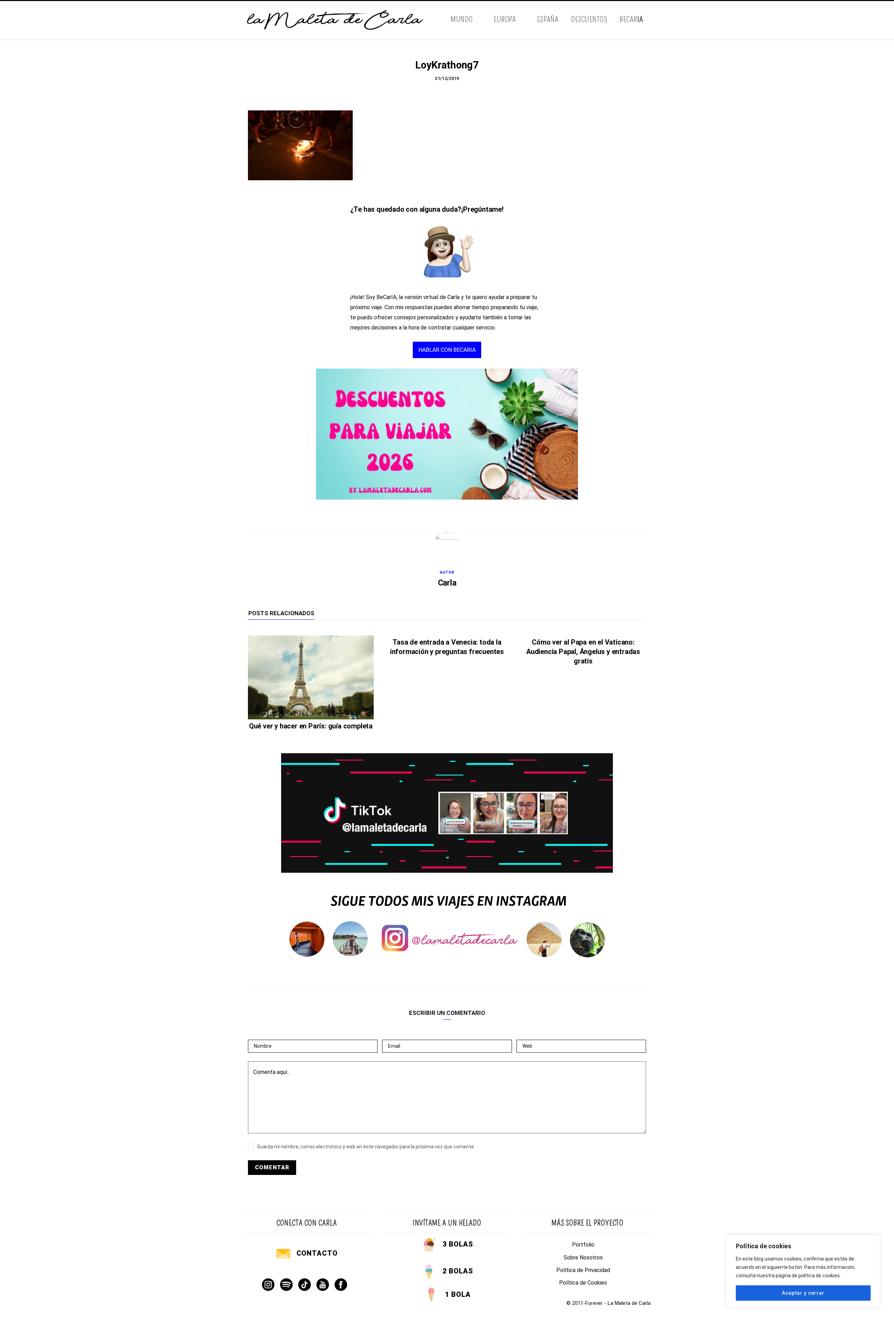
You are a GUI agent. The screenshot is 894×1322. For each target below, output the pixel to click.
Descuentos (589, 19)
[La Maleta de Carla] (335, 20)
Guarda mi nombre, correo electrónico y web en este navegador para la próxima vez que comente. (366, 1146)
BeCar (631, 19)
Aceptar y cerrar (803, 1293)
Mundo (461, 19)
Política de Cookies (583, 1282)
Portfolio (583, 1244)
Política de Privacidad (583, 1270)
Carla (447, 583)
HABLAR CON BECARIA (447, 350)
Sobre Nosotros (583, 1257)
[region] (803, 1271)
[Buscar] (645, 20)
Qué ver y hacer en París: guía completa (311, 726)
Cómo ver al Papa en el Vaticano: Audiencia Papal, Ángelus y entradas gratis (583, 651)
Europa (505, 19)
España (547, 19)
